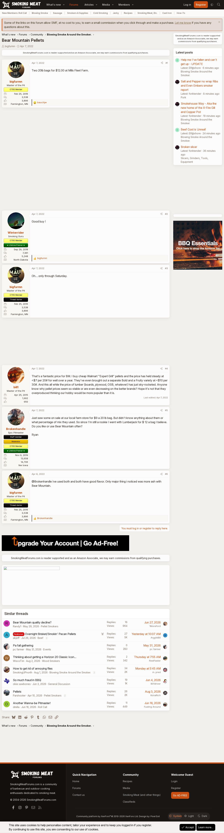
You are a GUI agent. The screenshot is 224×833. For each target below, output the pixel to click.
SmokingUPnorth (22, 672)
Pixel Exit (155, 816)
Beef (40, 637)
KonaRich (155, 695)
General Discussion (59, 683)
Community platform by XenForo (107, 816)
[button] (63, 5)
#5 (166, 410)
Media (106, 4)
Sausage (57, 13)
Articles (89, 4)
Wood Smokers (51, 660)
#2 (166, 214)
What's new (53, 4)
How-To (181, 13)
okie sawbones (22, 683)
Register (176, 788)
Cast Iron (167, 13)
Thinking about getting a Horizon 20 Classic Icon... (44, 657)
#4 (166, 368)
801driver (156, 683)
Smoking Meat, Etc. (147, 13)
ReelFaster (155, 660)
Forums (73, 4)
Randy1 (17, 626)
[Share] (162, 63)
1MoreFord (155, 626)
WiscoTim (18, 660)
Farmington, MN (19, 104)
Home (75, 781)
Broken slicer (189, 147)
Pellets (17, 691)
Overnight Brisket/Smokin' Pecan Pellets (50, 634)
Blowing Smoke (40, 13)
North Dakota (21, 259)
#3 (166, 268)
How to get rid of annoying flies (32, 668)
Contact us (78, 794)
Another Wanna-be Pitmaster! (32, 703)
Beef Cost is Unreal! (193, 129)
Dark (204, 815)
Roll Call (42, 707)
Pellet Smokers (49, 626)
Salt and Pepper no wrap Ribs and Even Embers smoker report (199, 86)
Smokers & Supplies (77, 13)
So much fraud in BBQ (27, 680)
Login (174, 781)
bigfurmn (10, 46)
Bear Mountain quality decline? (32, 622)
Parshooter (19, 695)
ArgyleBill (156, 637)
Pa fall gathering (23, 645)
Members (124, 4)
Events (47, 649)
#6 (166, 474)
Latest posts (184, 52)
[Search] (218, 4)
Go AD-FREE (180, 795)
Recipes (128, 13)
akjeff (16, 637)
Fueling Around (152, 706)
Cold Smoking (100, 13)
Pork (183, 97)
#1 (167, 62)
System (177, 815)
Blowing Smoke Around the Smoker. (70, 672)
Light (191, 815)
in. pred (156, 672)
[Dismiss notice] (218, 22)
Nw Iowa (23, 465)
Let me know (183, 22)
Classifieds (129, 801)
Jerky (116, 13)
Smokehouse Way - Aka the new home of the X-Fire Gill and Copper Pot (198, 108)
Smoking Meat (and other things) (142, 794)
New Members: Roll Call (14, 13)
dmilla (16, 707)
